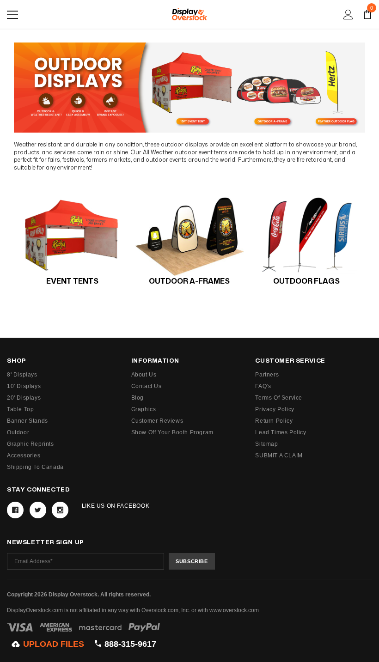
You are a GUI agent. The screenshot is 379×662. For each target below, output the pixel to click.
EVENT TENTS (72, 281)
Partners (267, 374)
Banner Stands (27, 421)
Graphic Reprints (30, 444)
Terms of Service (278, 398)
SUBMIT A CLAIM (278, 455)
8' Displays (22, 374)
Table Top (20, 409)
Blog (137, 398)
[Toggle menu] (12, 14)
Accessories (24, 455)
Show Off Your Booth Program (172, 432)
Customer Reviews (157, 421)
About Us (144, 374)
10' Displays (24, 386)
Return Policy (274, 421)
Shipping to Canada (35, 467)
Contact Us (146, 386)
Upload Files (53, 644)
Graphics (143, 409)
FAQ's (263, 386)
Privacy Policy (274, 409)
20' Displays (24, 398)
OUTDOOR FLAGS (306, 281)
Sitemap (266, 444)
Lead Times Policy (280, 432)
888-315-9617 (130, 644)
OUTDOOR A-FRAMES (189, 281)
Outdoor (18, 432)
